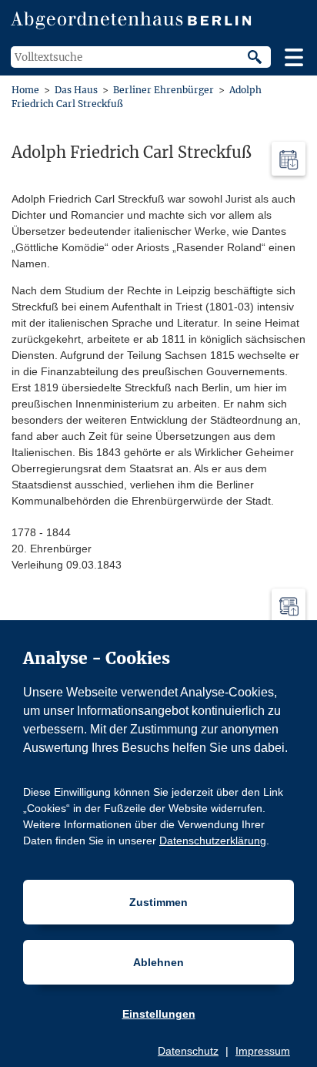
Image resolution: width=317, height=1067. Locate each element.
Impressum (262, 1051)
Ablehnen (158, 962)
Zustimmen (158, 902)
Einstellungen (158, 1014)
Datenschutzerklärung (212, 840)
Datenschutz (188, 1051)
